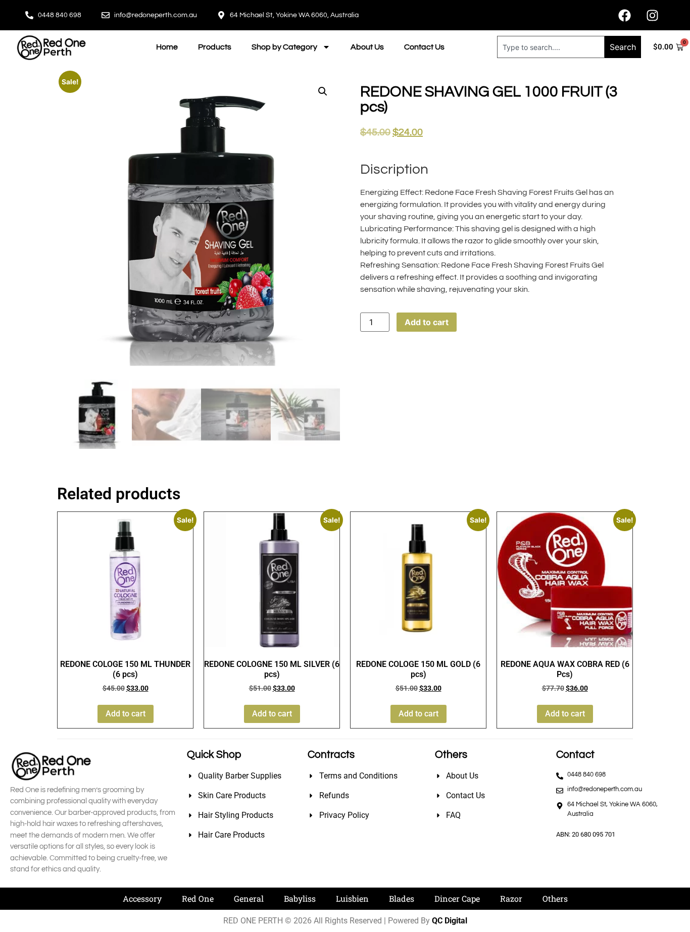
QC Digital (449, 920)
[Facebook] (624, 15)
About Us (367, 47)
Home (167, 47)
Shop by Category (284, 47)
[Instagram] (652, 15)
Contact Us (424, 47)
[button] (323, 91)
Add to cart (427, 322)
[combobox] (551, 47)
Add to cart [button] (125, 713)
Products (214, 47)
